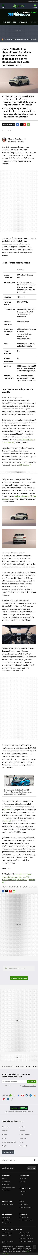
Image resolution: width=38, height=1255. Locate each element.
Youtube (22, 1095)
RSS (34, 1095)
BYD (25, 887)
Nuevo (35, 7)
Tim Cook (13, 39)
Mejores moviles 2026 (23, 1066)
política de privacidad (29, 1086)
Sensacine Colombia (26, 1238)
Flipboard (24, 124)
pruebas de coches (9, 22)
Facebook (17, 124)
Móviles (22, 1131)
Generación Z (33, 39)
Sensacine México (25, 1236)
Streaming (5, 1127)
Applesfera (5, 1184)
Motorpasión (24, 1204)
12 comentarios (9, 124)
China (6, 39)
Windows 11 (23, 1146)
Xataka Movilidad (19, 14)
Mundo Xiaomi (6, 1190)
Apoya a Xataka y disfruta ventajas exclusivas (19, 1111)
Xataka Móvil (6, 1181)
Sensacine (23, 1191)
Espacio (4, 1131)
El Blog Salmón (24, 1217)
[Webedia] (33, 1)
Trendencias (6, 1217)
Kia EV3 (7, 821)
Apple (4, 1138)
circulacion (23, 22)
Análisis (22, 1127)
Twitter (21, 124)
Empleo (4, 1146)
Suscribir (31, 1082)
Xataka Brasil (6, 1236)
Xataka (19, 6)
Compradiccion (7, 1223)
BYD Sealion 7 (25, 465)
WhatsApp (10, 1095)
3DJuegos (23, 1179)
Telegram (30, 1095)
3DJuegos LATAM (25, 1233)
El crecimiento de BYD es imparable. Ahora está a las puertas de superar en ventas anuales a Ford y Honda (18, 792)
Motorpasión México (26, 1241)
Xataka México (7, 1233)
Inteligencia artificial (9, 1142)
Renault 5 (8, 809)
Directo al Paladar (8, 1204)
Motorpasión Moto (25, 1207)
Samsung (23, 1138)
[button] (16, 139)
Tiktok (11, 1098)
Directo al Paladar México (8, 1242)
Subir (30, 1168)
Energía (4, 1134)
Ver (20, 978)
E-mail (28, 124)
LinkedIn (7, 1098)
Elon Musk (22, 39)
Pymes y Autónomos (26, 1220)
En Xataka (7, 787)
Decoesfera (6, 1220)
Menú (2, 7)
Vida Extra (23, 1181)
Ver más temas (8, 1152)
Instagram (26, 1095)
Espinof (22, 1194)
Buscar (35, 1160)
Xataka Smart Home (8, 1187)
